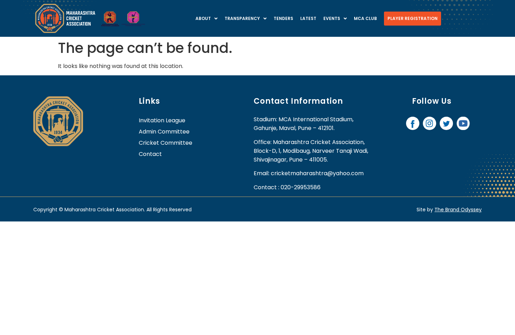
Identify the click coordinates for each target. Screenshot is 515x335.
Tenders (283, 18)
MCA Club (365, 18)
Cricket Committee (165, 143)
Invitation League (162, 120)
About (203, 18)
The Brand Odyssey (458, 209)
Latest (308, 18)
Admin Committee (164, 132)
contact (150, 154)
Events (331, 18)
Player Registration (412, 18)
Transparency (242, 18)
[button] (206, 19)
